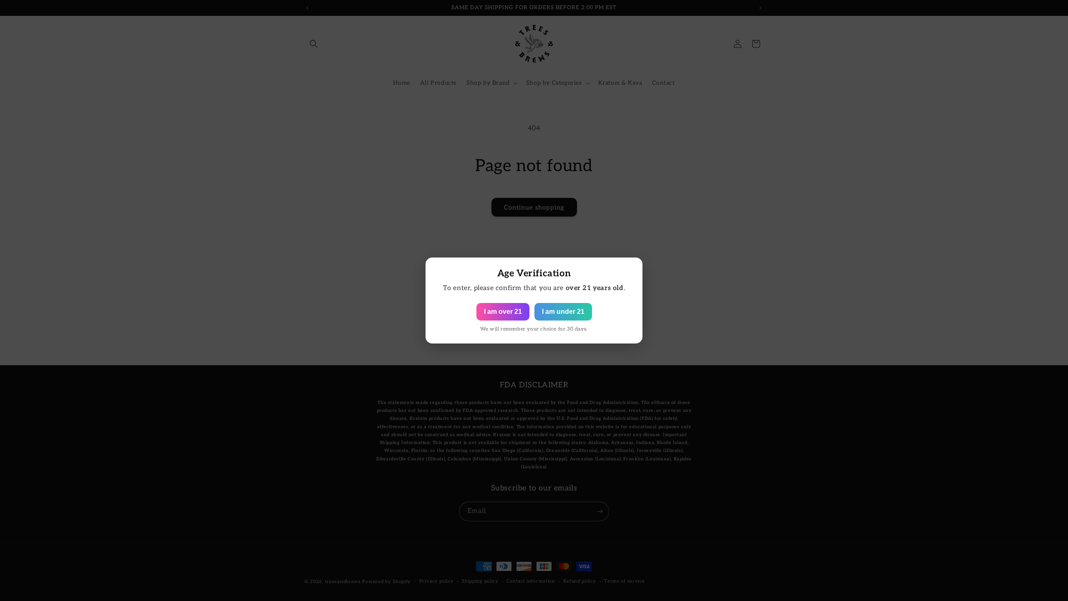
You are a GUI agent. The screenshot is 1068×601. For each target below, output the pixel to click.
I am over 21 (503, 311)
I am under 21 (563, 311)
